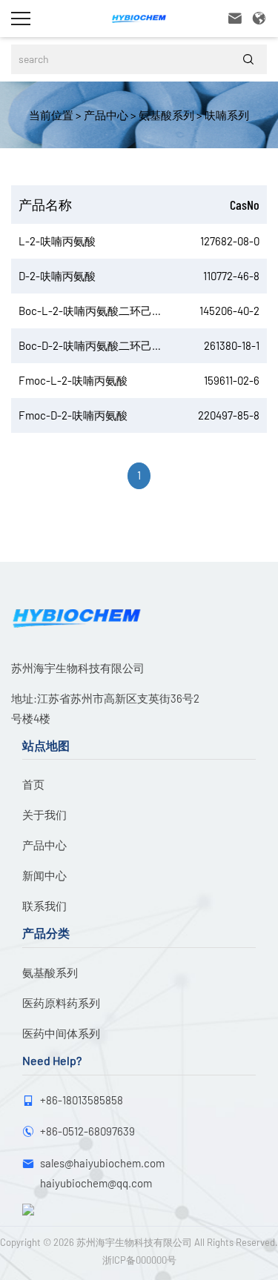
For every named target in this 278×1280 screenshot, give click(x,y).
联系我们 (44, 905)
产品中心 (105, 115)
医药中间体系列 (61, 1033)
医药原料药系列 (61, 1002)
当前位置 (51, 115)
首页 (33, 784)
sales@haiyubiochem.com (102, 1163)
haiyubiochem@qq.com (96, 1183)
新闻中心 (44, 875)
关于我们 (44, 814)
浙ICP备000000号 (139, 1260)
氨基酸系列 (165, 115)
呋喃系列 (225, 115)
